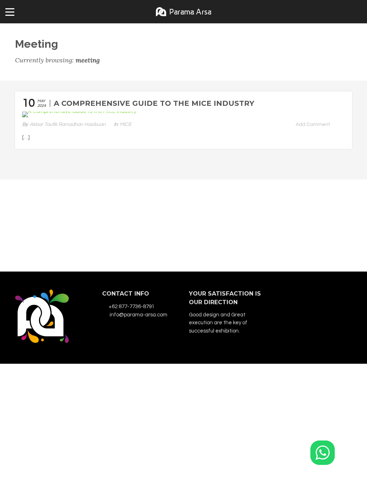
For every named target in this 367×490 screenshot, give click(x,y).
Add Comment (313, 124)
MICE (126, 124)
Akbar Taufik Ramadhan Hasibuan (68, 124)
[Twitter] (333, 295)
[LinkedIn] (320, 295)
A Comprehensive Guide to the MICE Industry (154, 103)
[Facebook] (294, 295)
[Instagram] (307, 295)
